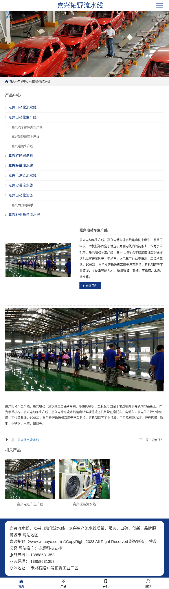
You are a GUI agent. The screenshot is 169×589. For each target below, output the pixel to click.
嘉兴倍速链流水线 (22, 175)
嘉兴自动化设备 (20, 195)
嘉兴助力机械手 (22, 205)
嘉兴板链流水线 (40, 81)
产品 (63, 586)
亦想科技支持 (50, 548)
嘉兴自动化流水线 (22, 107)
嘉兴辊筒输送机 (20, 155)
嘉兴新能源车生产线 (25, 136)
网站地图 (30, 535)
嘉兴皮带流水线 (20, 185)
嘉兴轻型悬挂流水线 (24, 215)
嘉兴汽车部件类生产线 (27, 127)
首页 (12, 81)
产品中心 (23, 81)
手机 (105, 586)
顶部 (148, 586)
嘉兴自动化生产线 (22, 117)
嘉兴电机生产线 (22, 146)
